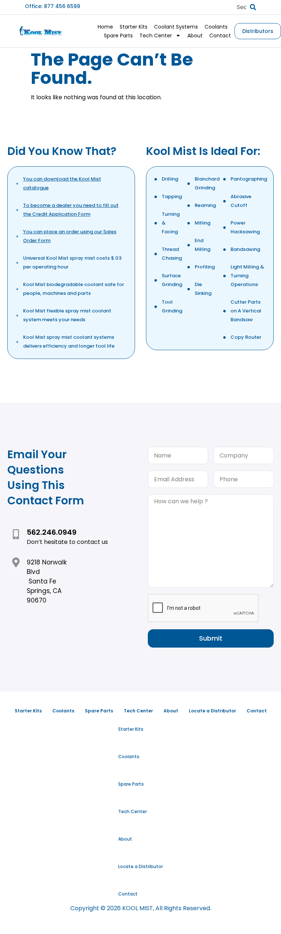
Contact (220, 35)
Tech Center (155, 35)
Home (105, 26)
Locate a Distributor (140, 866)
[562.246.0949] (16, 534)
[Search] (253, 7)
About (195, 35)
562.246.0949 (51, 532)
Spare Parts (118, 35)
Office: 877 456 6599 (52, 6)
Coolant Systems (176, 26)
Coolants (216, 26)
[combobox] (241, 7)
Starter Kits (133, 26)
